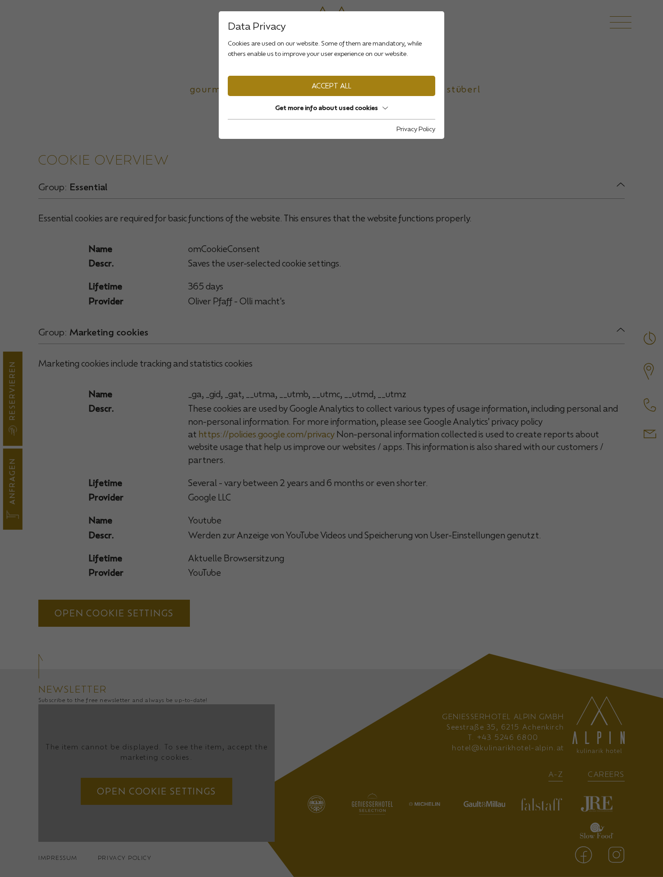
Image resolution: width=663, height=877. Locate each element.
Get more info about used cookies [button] (326, 107)
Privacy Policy (415, 128)
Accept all (331, 85)
